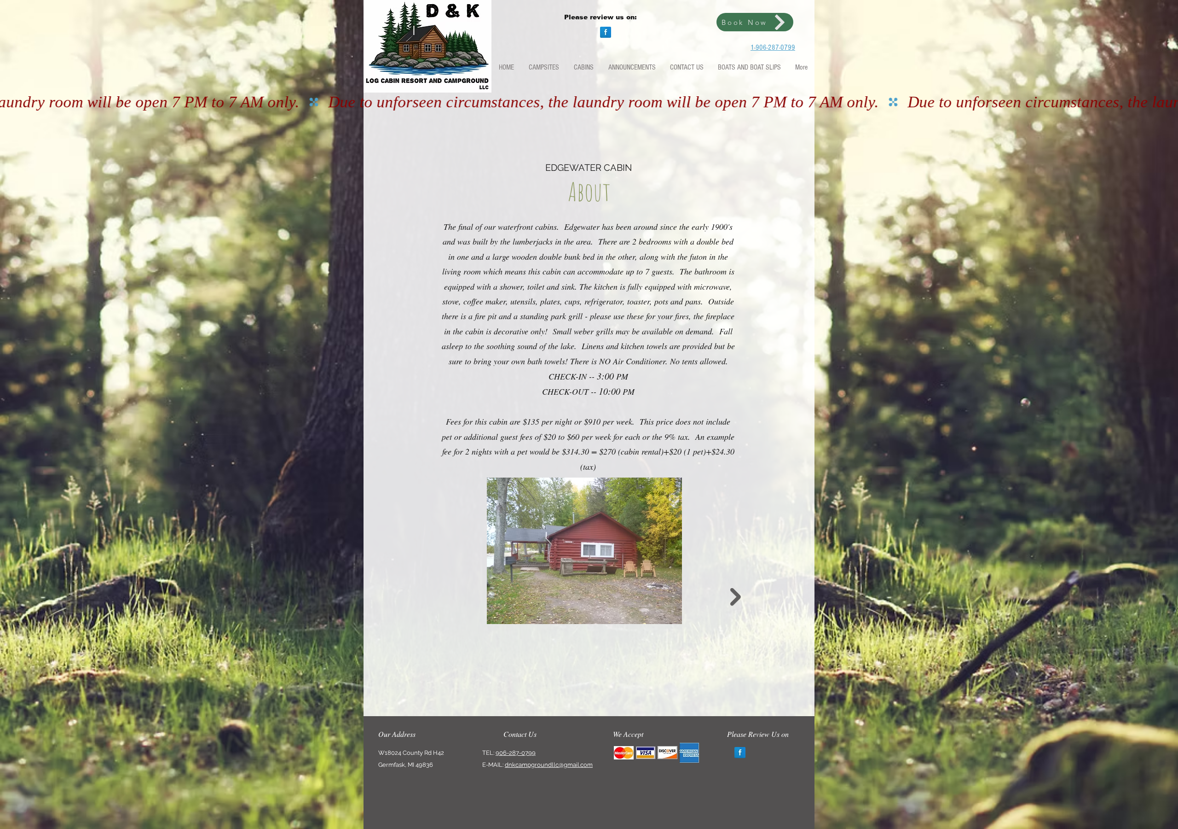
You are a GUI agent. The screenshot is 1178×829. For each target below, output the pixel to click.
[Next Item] (735, 597)
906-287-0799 (516, 752)
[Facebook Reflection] (605, 32)
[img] (624, 752)
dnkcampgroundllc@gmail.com (549, 764)
